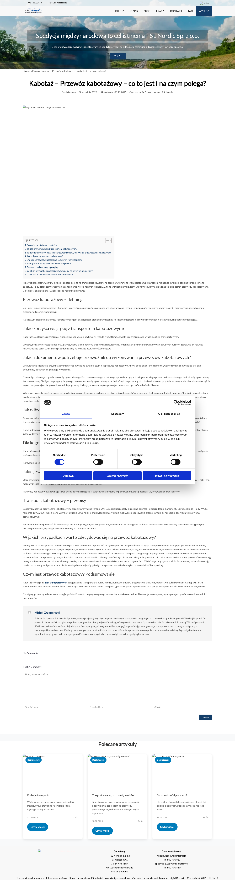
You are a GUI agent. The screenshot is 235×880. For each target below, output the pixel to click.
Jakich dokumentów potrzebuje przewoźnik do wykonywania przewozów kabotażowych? (69, 252)
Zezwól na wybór (117, 475)
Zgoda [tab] (66, 413)
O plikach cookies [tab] (169, 413)
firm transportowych (56, 582)
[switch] (98, 462)
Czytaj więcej (38, 826)
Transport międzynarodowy (31, 878)
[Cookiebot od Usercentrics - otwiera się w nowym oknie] (176, 402)
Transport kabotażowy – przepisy (42, 267)
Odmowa (68, 475)
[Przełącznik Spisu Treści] (107, 240)
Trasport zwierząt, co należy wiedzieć (113, 795)
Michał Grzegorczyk (48, 612)
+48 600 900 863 (171, 859)
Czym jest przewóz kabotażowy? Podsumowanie (50, 274)
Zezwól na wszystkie (167, 475)
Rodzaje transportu (38, 795)
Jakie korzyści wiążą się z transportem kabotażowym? (52, 249)
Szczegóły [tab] (117, 413)
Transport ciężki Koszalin (172, 878)
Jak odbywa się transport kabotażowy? (45, 256)
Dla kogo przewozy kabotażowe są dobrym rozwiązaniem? (54, 260)
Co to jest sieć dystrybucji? (172, 795)
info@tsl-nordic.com (58, 3)
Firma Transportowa (80, 878)
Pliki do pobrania (119, 871)
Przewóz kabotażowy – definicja (42, 245)
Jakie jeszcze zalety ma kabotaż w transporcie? (49, 263)
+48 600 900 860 (34, 3)
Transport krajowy (57, 878)
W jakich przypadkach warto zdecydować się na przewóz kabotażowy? (60, 271)
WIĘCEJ (117, 55)
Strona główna (31, 70)
